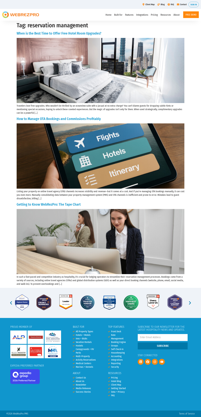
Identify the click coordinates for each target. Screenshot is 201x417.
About (176, 14)
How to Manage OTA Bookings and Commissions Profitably (59, 119)
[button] (11, 303)
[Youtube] (162, 362)
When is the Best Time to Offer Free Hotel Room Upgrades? (59, 33)
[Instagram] (155, 362)
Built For (118, 14)
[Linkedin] (141, 362)
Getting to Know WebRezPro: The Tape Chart (49, 204)
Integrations (142, 14)
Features (129, 14)
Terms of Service (187, 413)
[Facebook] (148, 362)
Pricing (154, 14)
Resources (166, 14)
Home (108, 14)
